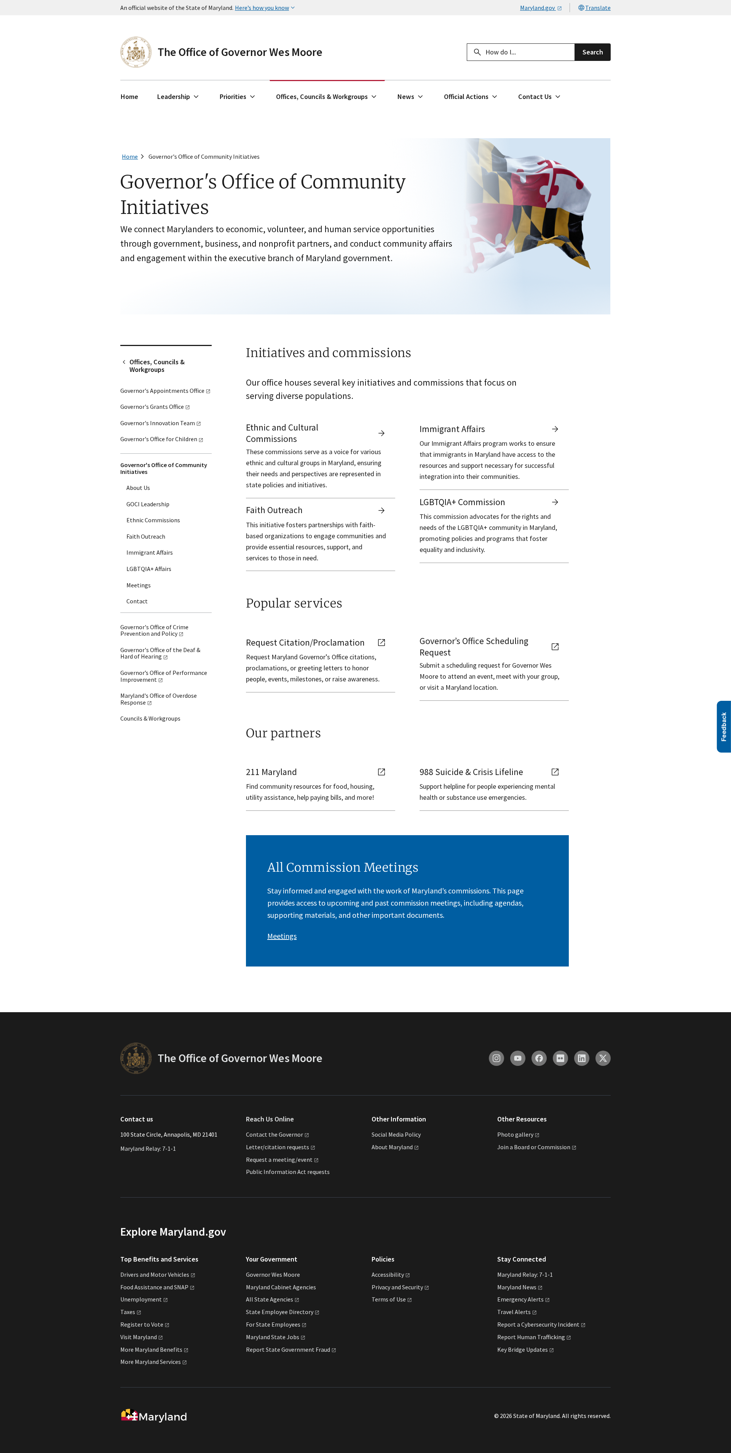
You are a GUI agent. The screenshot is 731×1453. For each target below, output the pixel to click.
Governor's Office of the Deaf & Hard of (160, 653)
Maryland (516, 1287)
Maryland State (272, 1337)
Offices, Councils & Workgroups (322, 96)
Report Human (531, 1337)
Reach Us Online (270, 1119)
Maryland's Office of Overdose (158, 699)
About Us (138, 487)
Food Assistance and (154, 1287)
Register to (141, 1324)
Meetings (138, 585)
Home (129, 96)
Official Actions (466, 96)
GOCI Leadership (147, 504)
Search (593, 52)
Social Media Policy (396, 1134)
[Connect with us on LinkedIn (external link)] (581, 1058)
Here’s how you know (262, 7)
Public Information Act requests (288, 1171)
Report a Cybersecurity (538, 1324)
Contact (137, 601)
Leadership (173, 96)
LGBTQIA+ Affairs (148, 569)
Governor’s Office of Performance (163, 676)
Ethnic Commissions (153, 520)
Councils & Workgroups (150, 718)
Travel (514, 1312)
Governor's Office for (158, 439)
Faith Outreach (145, 536)
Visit (138, 1337)
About (392, 1147)
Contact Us (535, 96)
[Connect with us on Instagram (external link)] (496, 1058)
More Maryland (151, 1349)
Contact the (274, 1134)
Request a (279, 1159)
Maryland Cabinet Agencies (281, 1287)
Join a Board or (533, 1147)
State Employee (279, 1312)
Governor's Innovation (157, 423)
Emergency (520, 1299)
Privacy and (397, 1287)
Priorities (233, 96)
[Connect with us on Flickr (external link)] (560, 1058)
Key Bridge (522, 1349)
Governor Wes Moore (273, 1274)
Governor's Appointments (162, 390)
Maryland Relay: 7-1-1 (148, 1148)
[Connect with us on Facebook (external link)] (539, 1058)
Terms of (389, 1299)
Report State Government (288, 1349)
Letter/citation (277, 1147)
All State (269, 1299)
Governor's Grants (152, 406)
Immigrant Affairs (149, 552)
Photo (515, 1134)
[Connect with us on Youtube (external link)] (517, 1058)
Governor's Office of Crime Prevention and (154, 630)
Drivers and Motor (154, 1274)
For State (273, 1324)
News (405, 96)
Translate (598, 7)
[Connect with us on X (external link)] (603, 1058)
